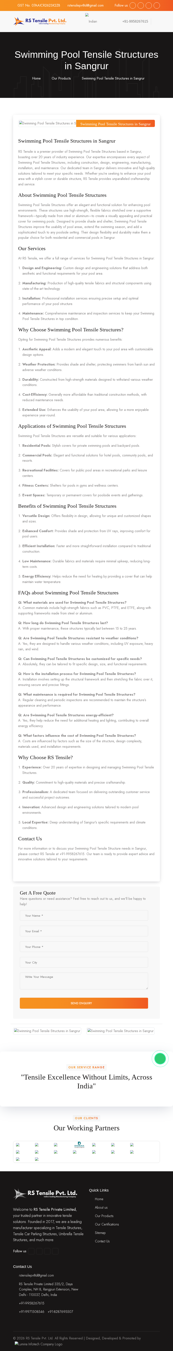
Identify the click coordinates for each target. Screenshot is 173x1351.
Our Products (61, 78)
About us (101, 1207)
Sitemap (100, 1232)
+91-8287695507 (60, 1311)
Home (36, 78)
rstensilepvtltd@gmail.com (86, 5)
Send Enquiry (82, 1003)
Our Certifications (107, 1224)
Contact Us (102, 1241)
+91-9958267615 (31, 1303)
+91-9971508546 (31, 1311)
